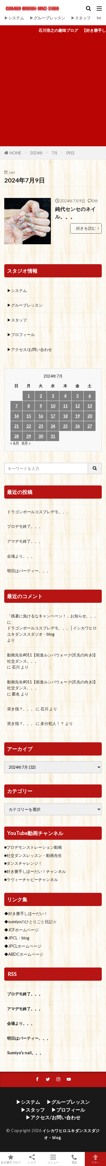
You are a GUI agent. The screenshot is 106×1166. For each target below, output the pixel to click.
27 (89, 426)
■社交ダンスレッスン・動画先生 (33, 855)
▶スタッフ (81, 17)
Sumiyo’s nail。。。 (25, 1052)
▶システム (14, 17)
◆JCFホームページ (21, 929)
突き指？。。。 (21, 708)
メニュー (53, 1162)
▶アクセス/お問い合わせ (29, 349)
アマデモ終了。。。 (25, 541)
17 (53, 416)
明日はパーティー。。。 (29, 570)
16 (40, 416)
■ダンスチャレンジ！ (23, 863)
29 (28, 436)
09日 (70, 152)
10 (53, 405)
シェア (32, 1162)
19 (77, 416)
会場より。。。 (21, 556)
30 (40, 436)
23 (40, 426)
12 (77, 405)
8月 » (26, 443)
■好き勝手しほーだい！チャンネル (35, 871)
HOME (15, 152)
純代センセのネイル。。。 (75, 213)
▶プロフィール (21, 334)
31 (53, 436)
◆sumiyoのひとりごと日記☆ (30, 921)
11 (65, 405)
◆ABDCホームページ (23, 954)
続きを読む (86, 228)
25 (65, 426)
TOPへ (95, 1162)
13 (89, 405)
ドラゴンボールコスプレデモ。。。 (38, 511)
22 (28, 426)
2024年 (36, 152)
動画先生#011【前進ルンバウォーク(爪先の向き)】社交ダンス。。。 (52, 657)
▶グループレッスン (47, 17)
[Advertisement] (53, 90)
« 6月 (14, 443)
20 (89, 416)
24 (53, 426)
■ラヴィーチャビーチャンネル (31, 879)
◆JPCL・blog (16, 937)
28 (16, 436)
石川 (16, 667)
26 (77, 426)
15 (28, 416)
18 (65, 416)
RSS (12, 974)
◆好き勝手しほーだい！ (26, 913)
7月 (54, 152)
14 (16, 416)
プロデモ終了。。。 (25, 526)
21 (16, 426)
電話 (74, 1162)
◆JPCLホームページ (22, 946)
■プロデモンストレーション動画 (33, 847)
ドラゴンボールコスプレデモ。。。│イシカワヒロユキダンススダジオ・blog (52, 631)
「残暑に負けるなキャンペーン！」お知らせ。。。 (52, 615)
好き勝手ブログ (11, 1162)
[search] (95, 468)
